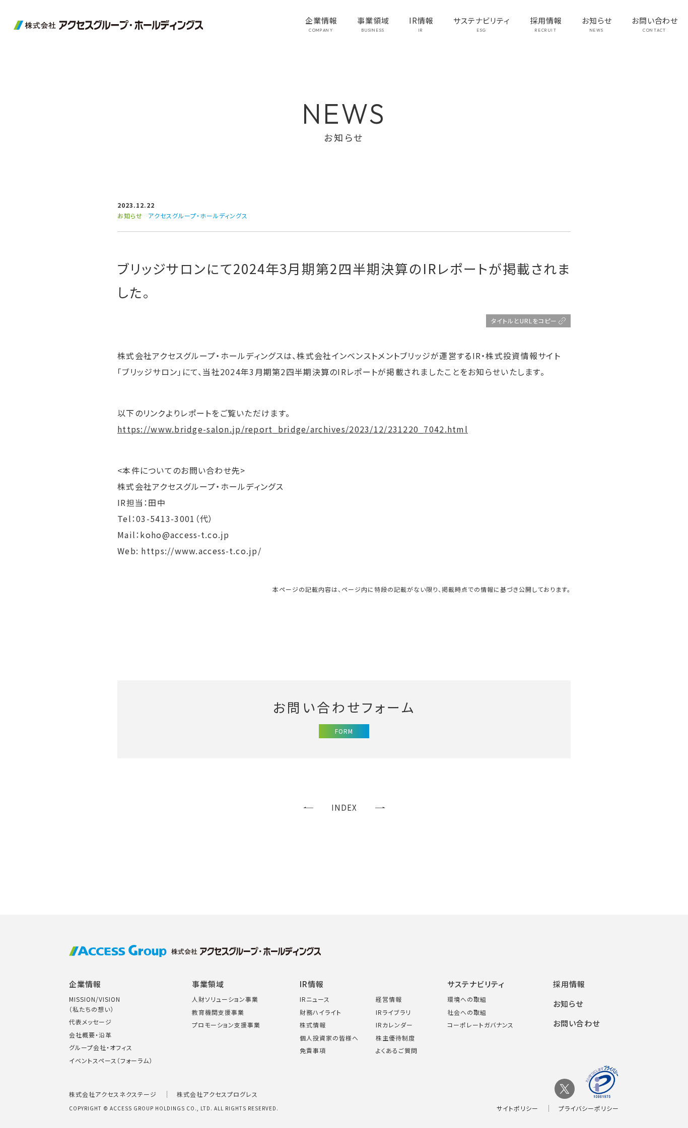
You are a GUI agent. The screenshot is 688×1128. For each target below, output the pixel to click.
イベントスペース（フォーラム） (111, 1060)
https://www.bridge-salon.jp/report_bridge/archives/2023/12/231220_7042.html (292, 429)
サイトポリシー (517, 1108)
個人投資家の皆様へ (329, 1037)
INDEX (344, 807)
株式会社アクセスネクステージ (113, 1094)
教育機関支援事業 (218, 1012)
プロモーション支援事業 (226, 1024)
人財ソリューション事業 (225, 999)
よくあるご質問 (397, 1050)
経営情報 (389, 999)
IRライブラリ (393, 1012)
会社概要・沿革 (90, 1034)
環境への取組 (467, 999)
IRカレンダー (394, 1024)
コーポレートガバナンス (480, 1024)
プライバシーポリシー (589, 1108)
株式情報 (313, 1024)
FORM (344, 731)
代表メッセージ (90, 1021)
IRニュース (315, 999)
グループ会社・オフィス (100, 1047)
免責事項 (313, 1050)
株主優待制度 (395, 1037)
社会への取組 (467, 1012)
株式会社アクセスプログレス (217, 1094)
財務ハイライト (320, 1012)
